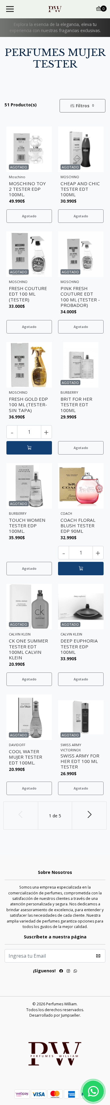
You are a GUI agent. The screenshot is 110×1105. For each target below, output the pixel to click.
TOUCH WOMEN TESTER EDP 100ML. (27, 525)
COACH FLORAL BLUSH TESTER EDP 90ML (78, 525)
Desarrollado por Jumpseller (54, 1015)
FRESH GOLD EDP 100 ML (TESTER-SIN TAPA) (28, 404)
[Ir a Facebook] (61, 971)
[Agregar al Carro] (29, 448)
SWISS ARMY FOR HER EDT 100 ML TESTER (80, 761)
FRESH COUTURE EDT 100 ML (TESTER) (28, 293)
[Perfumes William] (55, 9)
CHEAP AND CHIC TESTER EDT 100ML (80, 188)
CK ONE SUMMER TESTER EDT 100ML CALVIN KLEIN (28, 649)
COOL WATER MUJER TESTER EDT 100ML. (25, 756)
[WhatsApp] (75, 971)
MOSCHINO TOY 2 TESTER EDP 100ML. (27, 188)
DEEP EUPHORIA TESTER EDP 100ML (79, 646)
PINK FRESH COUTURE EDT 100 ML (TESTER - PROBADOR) (80, 296)
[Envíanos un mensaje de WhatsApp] (93, 1091)
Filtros (85, 106)
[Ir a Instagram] (68, 971)
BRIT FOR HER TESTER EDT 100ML (76, 404)
